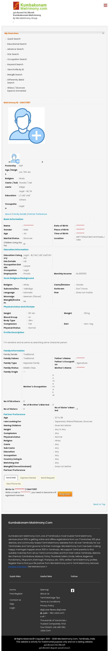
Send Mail (11, 477)
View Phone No (13, 483)
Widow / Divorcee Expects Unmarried (16, 89)
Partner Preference (37, 214)
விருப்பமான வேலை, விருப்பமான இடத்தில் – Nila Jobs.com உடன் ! (53, 613)
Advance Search (15, 49)
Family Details (19, 214)
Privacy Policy (47, 605)
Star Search (13, 54)
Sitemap (44, 589)
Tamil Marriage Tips (50, 597)
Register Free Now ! (18, 566)
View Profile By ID (15, 69)
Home (13, 589)
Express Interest (28, 477)
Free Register (16, 593)
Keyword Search (15, 64)
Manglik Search (14, 74)
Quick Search (14, 38)
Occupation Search (17, 59)
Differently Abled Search (15, 81)
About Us (44, 593)
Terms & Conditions (50, 601)
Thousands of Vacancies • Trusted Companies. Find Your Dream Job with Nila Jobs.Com (53, 625)
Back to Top (99, 504)
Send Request (48, 477)
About (8, 214)
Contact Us (15, 600)
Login (12, 607)
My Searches (11, 33)
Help (12, 603)
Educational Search (17, 44)
